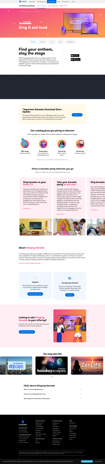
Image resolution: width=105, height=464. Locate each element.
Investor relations (72, 435)
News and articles (72, 428)
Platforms (54, 435)
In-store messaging (39, 426)
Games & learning (56, 434)
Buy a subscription (56, 442)
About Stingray (73, 426)
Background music (39, 423)
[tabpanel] (52, 365)
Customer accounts (57, 438)
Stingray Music (55, 428)
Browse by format (22, 440)
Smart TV (43, 42)
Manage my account (56, 440)
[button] (73, 1)
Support (71, 429)
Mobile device (71, 42)
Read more (69, 295)
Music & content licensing (24, 436)
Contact (71, 431)
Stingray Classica (55, 430)
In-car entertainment (23, 438)
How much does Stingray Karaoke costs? (35, 394)
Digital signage (39, 424)
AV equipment (38, 430)
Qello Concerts (55, 426)
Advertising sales (23, 428)
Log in (37, 440)
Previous (81, 238)
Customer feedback (40, 428)
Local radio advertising (23, 431)
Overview (33, 42)
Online (60, 42)
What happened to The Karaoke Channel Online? (37, 398)
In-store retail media (23, 430)
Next (85, 238)
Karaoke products (55, 423)
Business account (40, 438)
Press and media (72, 437)
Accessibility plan (72, 433)
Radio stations (72, 423)
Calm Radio (54, 424)
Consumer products (27, 6)
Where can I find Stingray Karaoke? (33, 389)
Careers (71, 439)
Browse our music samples (41, 434)
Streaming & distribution (25, 434)
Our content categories (23, 442)
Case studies (38, 435)
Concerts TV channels (56, 432)
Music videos (38, 432)
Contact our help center (35, 294)
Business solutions (40, 421)
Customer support (56, 444)
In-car (52, 42)
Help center (38, 442)
